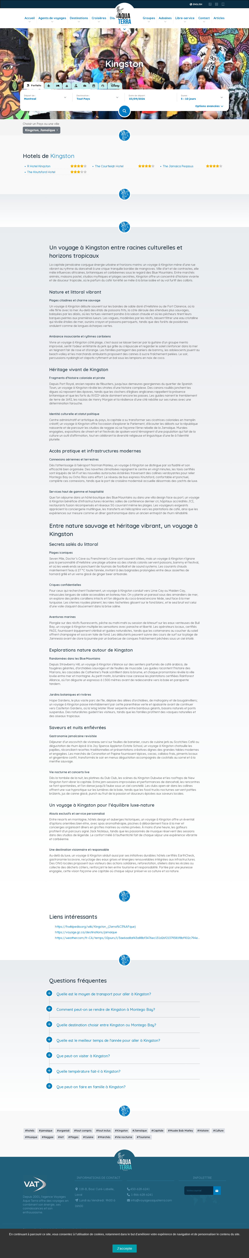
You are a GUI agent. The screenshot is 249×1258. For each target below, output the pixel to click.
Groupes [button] (149, 18)
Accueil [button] (30, 18)
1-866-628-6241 (141, 1194)
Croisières (99, 18)
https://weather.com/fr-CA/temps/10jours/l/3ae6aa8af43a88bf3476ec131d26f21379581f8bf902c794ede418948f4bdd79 (139, 938)
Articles (219, 18)
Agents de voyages (52, 18)
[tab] (34, 85)
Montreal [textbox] (30, 98)
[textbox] (84, 98)
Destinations (79, 18)
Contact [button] (204, 18)
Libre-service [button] (184, 18)
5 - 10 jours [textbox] (188, 98)
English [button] (197, 4)
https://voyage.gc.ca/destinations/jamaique (86, 932)
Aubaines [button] (165, 18)
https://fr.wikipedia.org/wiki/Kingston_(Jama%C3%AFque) (95, 926)
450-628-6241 (140, 1189)
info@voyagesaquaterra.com (151, 1200)
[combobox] (46, 99)
